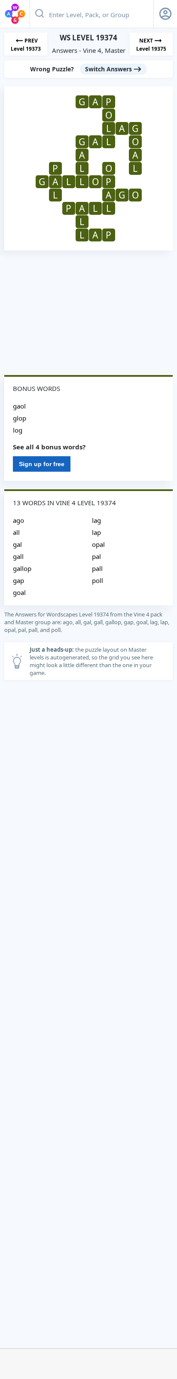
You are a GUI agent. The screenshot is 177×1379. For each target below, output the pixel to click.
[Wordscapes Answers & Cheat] (15, 13)
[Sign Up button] (165, 13)
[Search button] (39, 13)
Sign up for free (41, 464)
